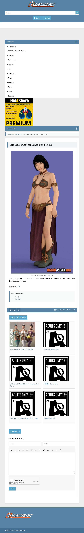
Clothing (18, 134)
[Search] (77, 12)
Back (13, 310)
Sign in (38, 18)
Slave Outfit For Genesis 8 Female (21, 349)
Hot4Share (18, 299)
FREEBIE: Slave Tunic (51, 384)
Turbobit (17, 297)
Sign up (47, 18)
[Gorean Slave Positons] (56, 346)
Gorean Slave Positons (51, 349)
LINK (18, 286)
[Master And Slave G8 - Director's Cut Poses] (22, 415)
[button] (11, 450)
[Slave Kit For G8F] (56, 415)
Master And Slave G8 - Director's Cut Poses (24, 418)
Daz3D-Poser (11, 134)
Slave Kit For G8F (49, 418)
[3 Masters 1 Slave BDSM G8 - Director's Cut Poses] (22, 381)
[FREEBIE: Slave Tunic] (56, 381)
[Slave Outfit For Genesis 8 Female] (22, 346)
